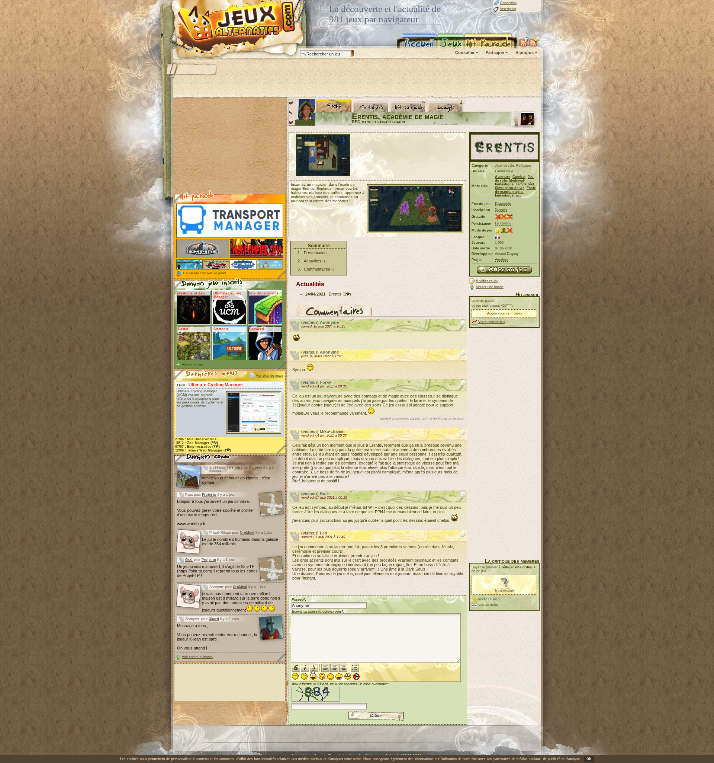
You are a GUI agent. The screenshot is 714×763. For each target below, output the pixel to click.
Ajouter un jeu (192, 364)
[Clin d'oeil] (304, 676)
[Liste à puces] (355, 668)
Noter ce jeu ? (489, 599)
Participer (495, 52)
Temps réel (525, 184)
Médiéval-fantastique (510, 182)
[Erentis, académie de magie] (504, 270)
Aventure (502, 177)
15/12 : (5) (196, 443)
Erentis (335, 294)
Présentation (315, 252)
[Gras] (296, 668)
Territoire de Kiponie (244, 467)
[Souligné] (314, 668)
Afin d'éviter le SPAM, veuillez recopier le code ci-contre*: (340, 684)
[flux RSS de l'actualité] (534, 41)
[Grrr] (356, 676)
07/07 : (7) (197, 446)
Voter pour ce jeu (491, 322)
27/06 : (195, 439)
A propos (524, 52)
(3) (346, 294)
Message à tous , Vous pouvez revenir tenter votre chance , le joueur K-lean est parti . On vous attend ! (217, 636)
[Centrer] (334, 668)
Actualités (312, 261)
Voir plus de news (269, 375)
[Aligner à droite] (343, 668)
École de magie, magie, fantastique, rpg (515, 191)
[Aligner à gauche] (325, 668)
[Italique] (305, 668)
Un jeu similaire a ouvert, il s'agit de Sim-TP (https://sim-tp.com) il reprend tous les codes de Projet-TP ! (217, 571)
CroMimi (247, 532)
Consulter (465, 52)
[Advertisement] (356, 78)
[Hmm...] (330, 676)
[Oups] (338, 676)
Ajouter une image (490, 287)
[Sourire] (295, 676)
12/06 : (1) (203, 450)
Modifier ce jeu (487, 281)
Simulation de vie (509, 188)
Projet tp (209, 495)
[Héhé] (322, 676)
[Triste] (347, 676)
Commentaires (317, 269)
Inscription (508, 9)
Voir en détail (488, 605)
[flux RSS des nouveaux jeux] (524, 41)
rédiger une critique (519, 567)
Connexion (508, 3)
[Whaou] (313, 676)
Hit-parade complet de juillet (204, 273)
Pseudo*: (299, 599)
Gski (189, 560)
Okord (214, 619)
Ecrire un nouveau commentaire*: (318, 611)
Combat (518, 177)
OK (589, 759)
